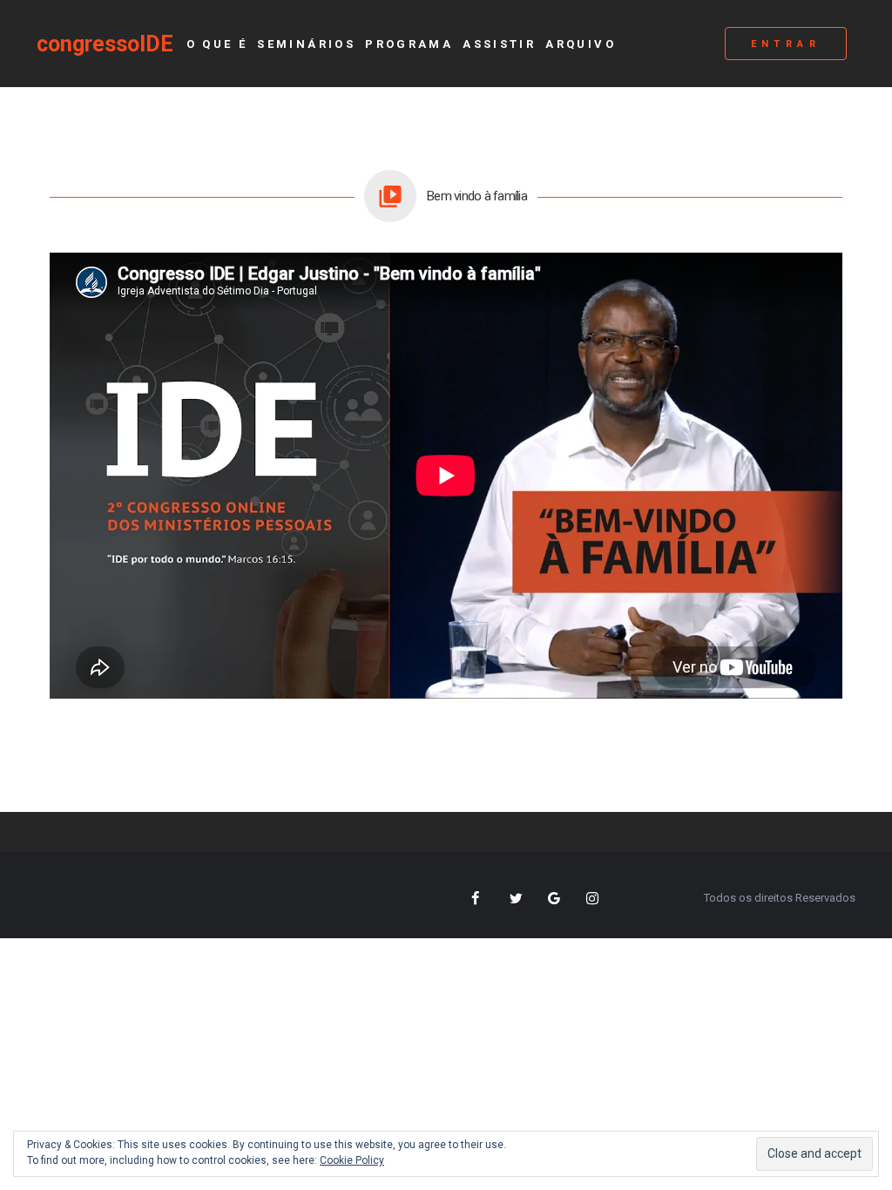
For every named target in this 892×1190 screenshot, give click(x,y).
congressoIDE (105, 44)
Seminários (306, 44)
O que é (217, 44)
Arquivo (580, 44)
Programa (409, 44)
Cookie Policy (352, 1160)
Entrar (786, 44)
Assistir (499, 44)
